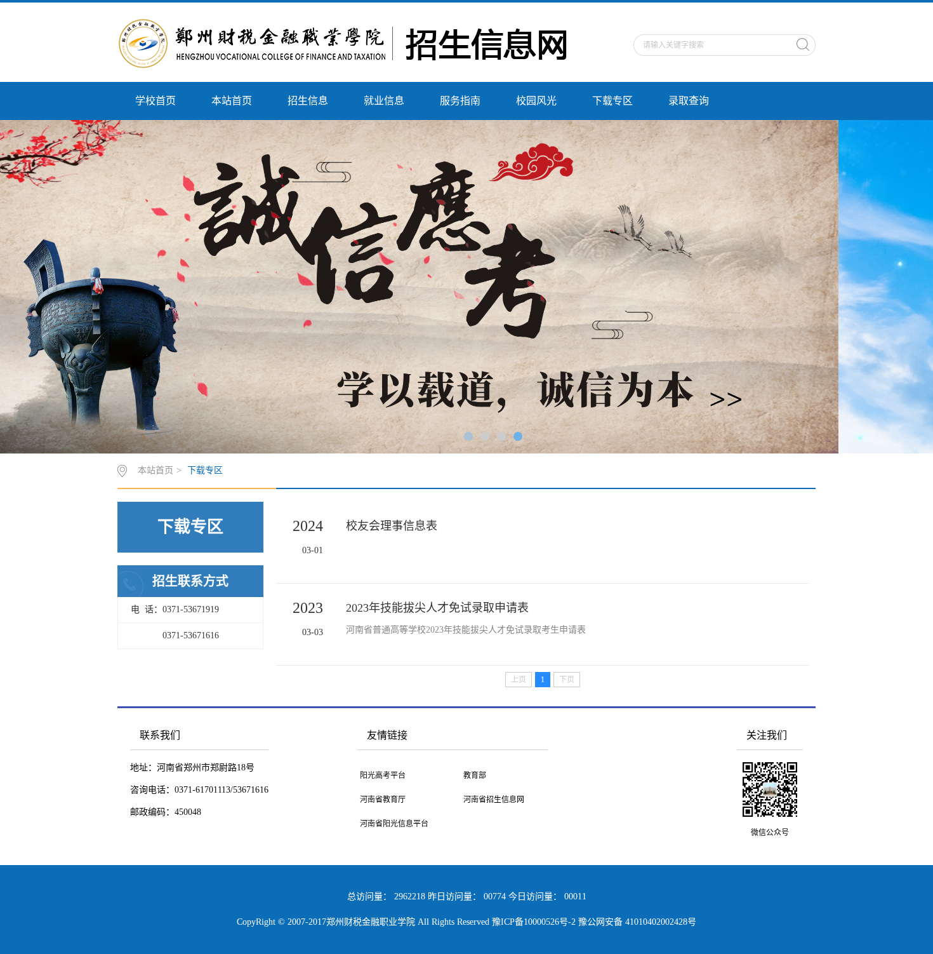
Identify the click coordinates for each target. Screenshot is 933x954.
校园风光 (536, 100)
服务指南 (460, 100)
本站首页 (231, 100)
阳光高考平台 (383, 775)
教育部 (474, 775)
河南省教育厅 (383, 799)
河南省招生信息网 (493, 799)
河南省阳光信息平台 (394, 823)
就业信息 (384, 100)
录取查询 (688, 100)
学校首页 (155, 100)
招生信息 (308, 100)
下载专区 (612, 100)
